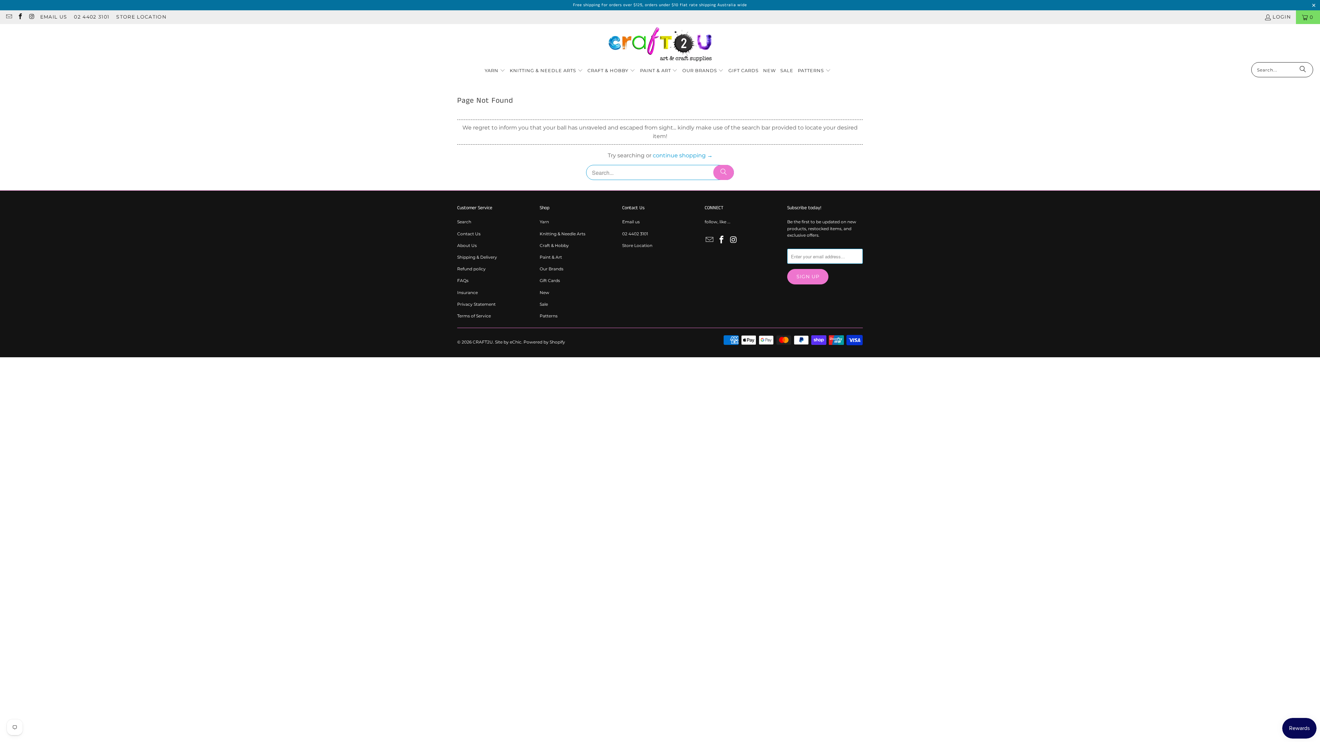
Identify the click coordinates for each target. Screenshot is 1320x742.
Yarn (544, 221)
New (544, 292)
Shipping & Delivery (477, 257)
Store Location (141, 17)
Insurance (467, 292)
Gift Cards (550, 280)
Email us (53, 17)
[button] (495, 71)
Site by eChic (508, 342)
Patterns (549, 315)
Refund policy (471, 268)
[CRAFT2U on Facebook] (20, 17)
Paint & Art (551, 257)
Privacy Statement (476, 304)
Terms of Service (474, 315)
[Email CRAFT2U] (8, 17)
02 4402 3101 (91, 17)
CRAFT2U (483, 342)
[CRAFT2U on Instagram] (31, 17)
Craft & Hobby (554, 245)
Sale (544, 304)
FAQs (463, 280)
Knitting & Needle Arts (562, 233)
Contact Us (469, 233)
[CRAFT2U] (660, 44)
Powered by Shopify (544, 342)
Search (464, 221)
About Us (467, 245)
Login (1282, 17)
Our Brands (551, 268)
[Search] (1302, 69)
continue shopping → (683, 155)
